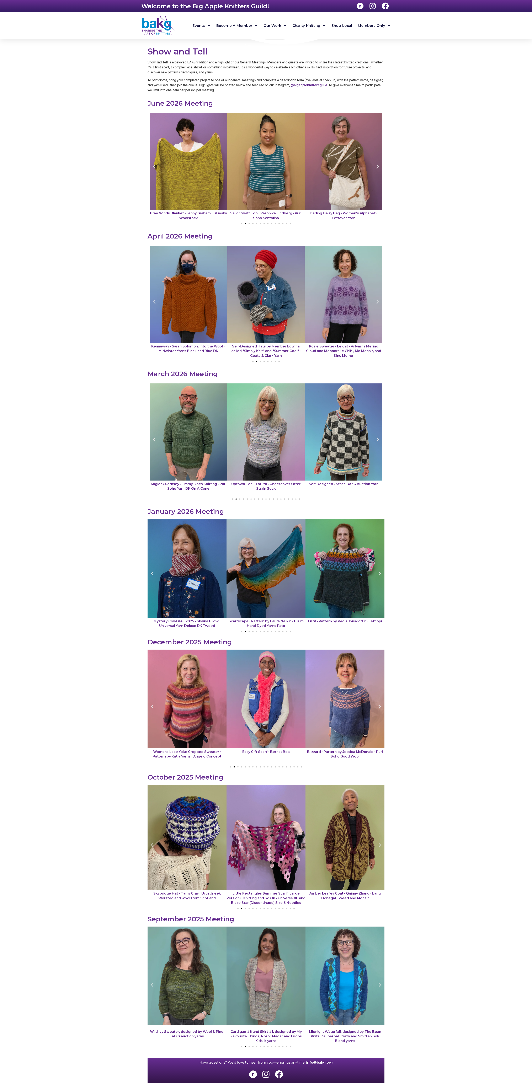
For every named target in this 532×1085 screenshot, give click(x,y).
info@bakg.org (319, 1062)
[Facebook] (278, 1074)
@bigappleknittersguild (309, 85)
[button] (154, 166)
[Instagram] (266, 1074)
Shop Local (341, 25)
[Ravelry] (252, 1074)
